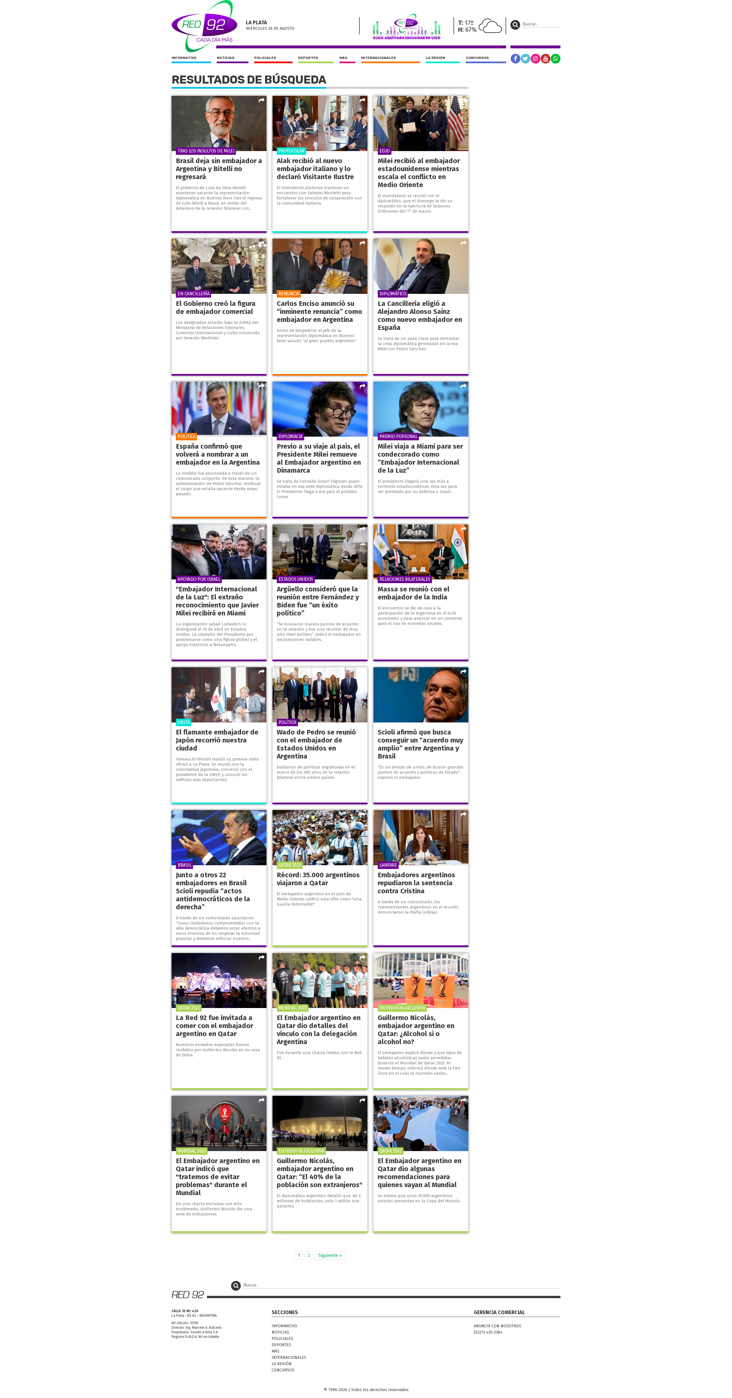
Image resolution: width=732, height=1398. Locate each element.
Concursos (477, 58)
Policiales (265, 58)
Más (343, 58)
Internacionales (378, 58)
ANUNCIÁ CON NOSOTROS (497, 1326)
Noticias (225, 58)
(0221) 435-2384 (488, 1332)
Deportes (308, 58)
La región (435, 58)
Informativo (184, 58)
